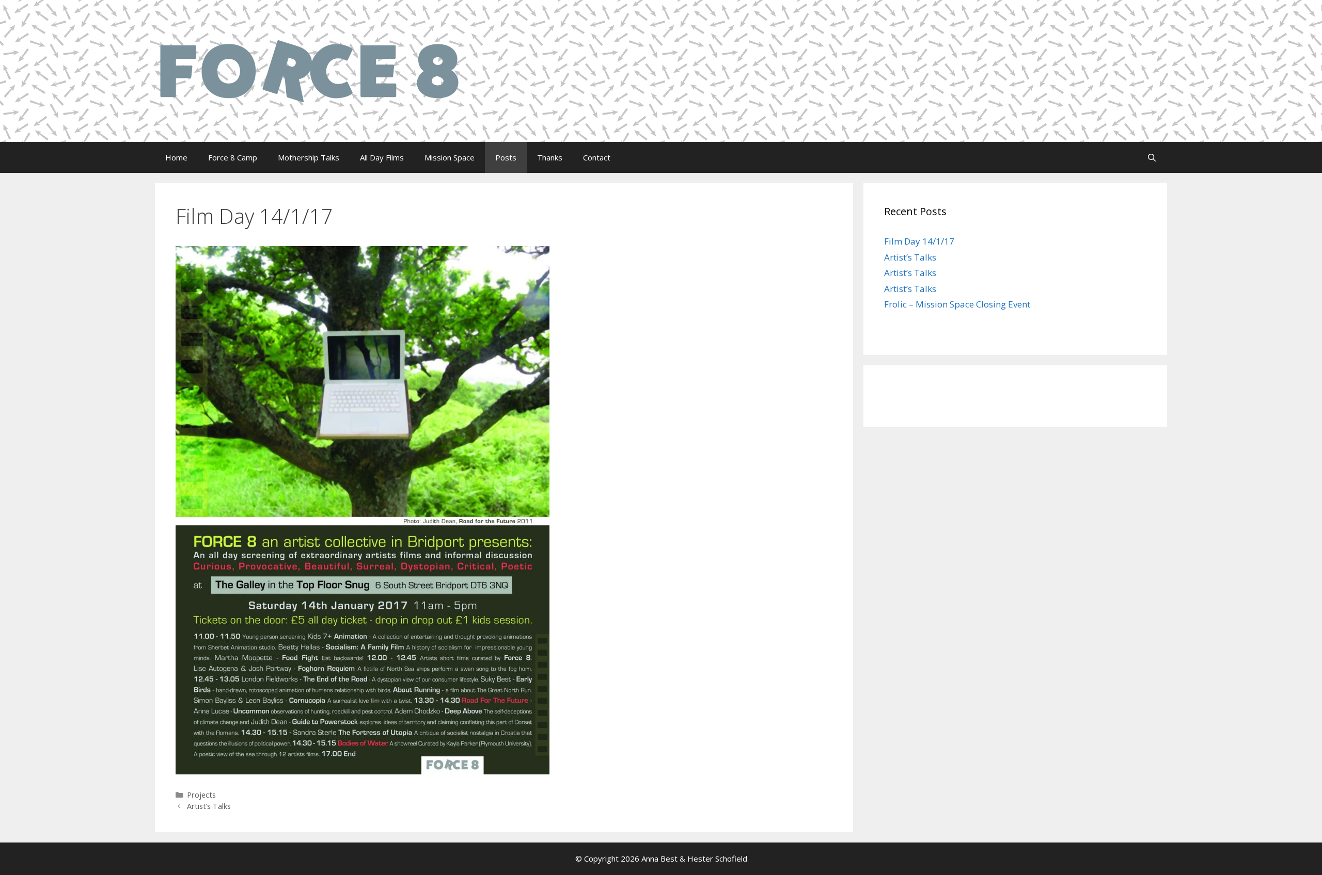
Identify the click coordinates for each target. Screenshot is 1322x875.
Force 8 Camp (232, 157)
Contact (596, 157)
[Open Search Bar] (1152, 157)
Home (176, 157)
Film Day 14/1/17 (919, 241)
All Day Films (382, 157)
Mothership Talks (308, 157)
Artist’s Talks (209, 806)
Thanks (549, 157)
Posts (505, 157)
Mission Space (449, 157)
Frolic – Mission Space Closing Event (957, 304)
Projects (201, 795)
